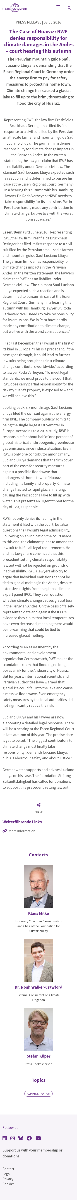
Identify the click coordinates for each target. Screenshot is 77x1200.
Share (39, 812)
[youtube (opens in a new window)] (38, 1138)
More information (22, 831)
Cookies (8, 1183)
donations (11, 1156)
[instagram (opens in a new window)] (12, 1138)
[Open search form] (69, 8)
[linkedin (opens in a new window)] (5, 1138)
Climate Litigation (38, 1093)
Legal (7, 1173)
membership (47, 1150)
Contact (8, 1168)
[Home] (15, 8)
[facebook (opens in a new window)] (29, 1138)
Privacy (8, 1178)
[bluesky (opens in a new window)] (20, 1138)
